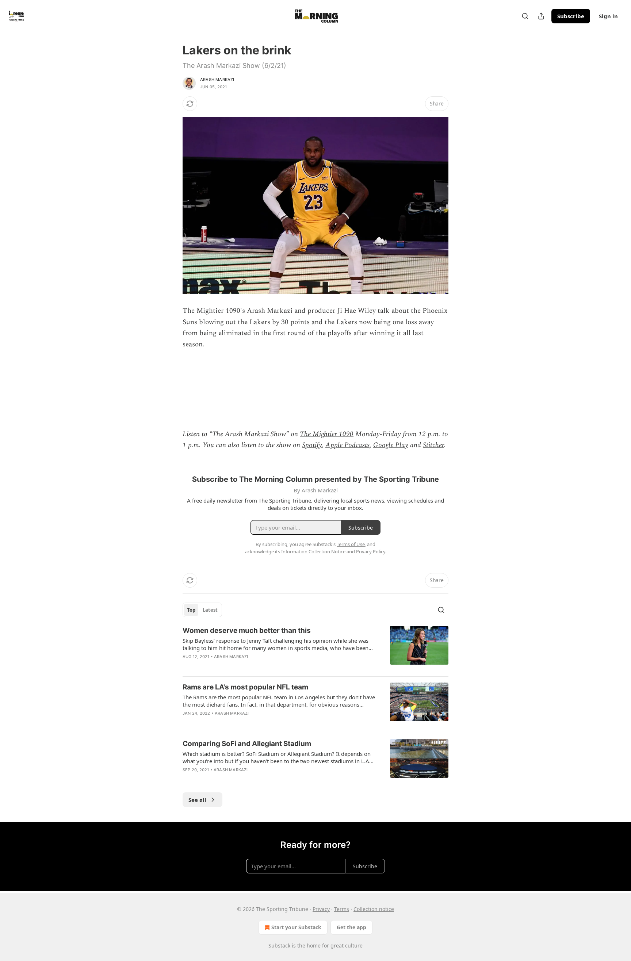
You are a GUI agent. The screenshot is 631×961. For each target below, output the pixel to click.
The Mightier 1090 (326, 434)
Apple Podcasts (347, 445)
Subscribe (570, 16)
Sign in (608, 16)
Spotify (312, 445)
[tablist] (202, 610)
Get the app (351, 927)
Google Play (390, 445)
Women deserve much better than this (247, 630)
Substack (279, 945)
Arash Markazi (217, 79)
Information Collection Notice (313, 551)
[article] (315, 648)
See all (197, 799)
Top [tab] (191, 610)
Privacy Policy (370, 551)
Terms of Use (351, 544)
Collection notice (373, 909)
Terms (341, 909)
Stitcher (433, 445)
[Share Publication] (541, 16)
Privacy (321, 909)
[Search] (525, 16)
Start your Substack (296, 927)
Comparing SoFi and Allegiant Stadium (247, 743)
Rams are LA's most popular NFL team (245, 687)
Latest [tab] (210, 610)
